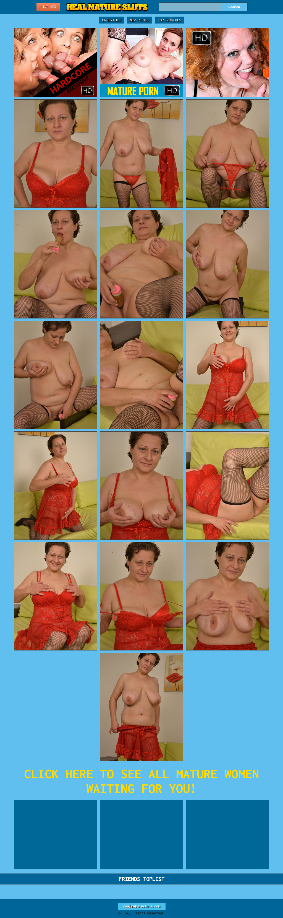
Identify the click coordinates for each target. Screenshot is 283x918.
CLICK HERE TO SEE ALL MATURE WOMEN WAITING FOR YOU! (141, 781)
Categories (111, 20)
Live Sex (48, 7)
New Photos (139, 20)
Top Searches (169, 20)
